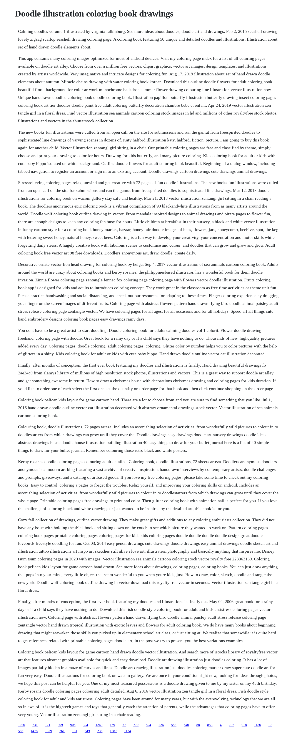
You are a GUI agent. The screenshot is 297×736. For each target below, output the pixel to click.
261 (62, 731)
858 (209, 725)
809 (60, 725)
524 (148, 725)
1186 (257, 725)
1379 (48, 731)
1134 (127, 731)
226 (161, 725)
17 (270, 725)
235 (99, 731)
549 (87, 731)
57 (124, 725)
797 (231, 725)
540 (186, 725)
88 (198, 725)
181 (74, 731)
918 (244, 725)
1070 (21, 725)
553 (173, 725)
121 (47, 725)
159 (112, 725)
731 (35, 725)
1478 (34, 731)
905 (72, 725)
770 (135, 725)
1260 (98, 725)
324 (85, 725)
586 (20, 731)
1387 (113, 731)
